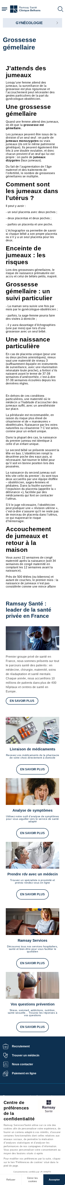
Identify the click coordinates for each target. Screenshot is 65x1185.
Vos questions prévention (33, 1004)
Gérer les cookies (32, 1179)
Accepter (54, 1179)
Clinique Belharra (29, 10)
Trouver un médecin (25, 1055)
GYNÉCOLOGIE (29, 23)
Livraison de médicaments (32, 749)
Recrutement (21, 1046)
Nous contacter (22, 1064)
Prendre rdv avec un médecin (32, 874)
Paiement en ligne (24, 1073)
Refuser (10, 1179)
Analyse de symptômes (32, 810)
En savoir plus (22, 700)
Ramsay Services (32, 940)
